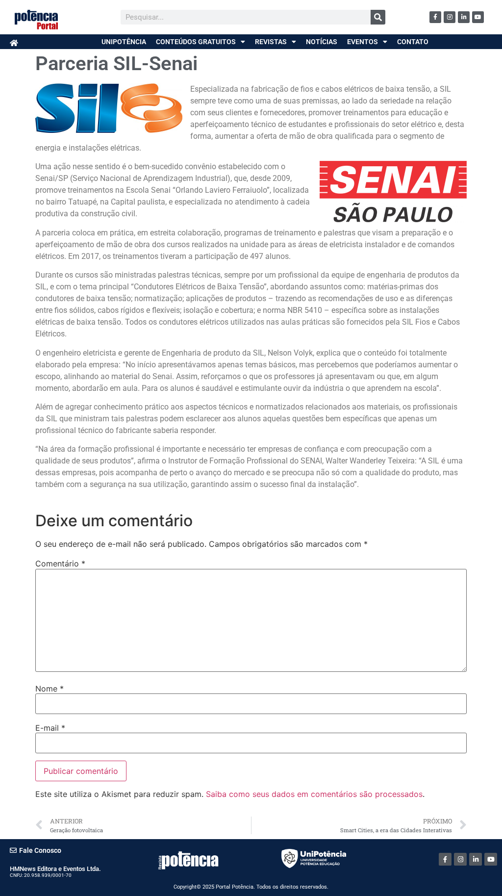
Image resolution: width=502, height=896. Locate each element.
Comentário (60, 563)
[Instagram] (449, 17)
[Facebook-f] (435, 17)
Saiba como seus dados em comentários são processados (314, 794)
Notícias (321, 42)
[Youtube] (478, 17)
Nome (49, 688)
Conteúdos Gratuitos (196, 42)
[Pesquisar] (378, 17)
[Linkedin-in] (464, 17)
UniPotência (123, 42)
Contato (412, 42)
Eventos (362, 42)
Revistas (271, 42)
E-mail (50, 728)
